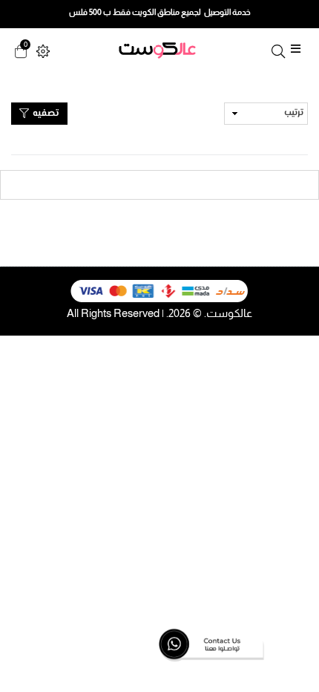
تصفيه (44, 113)
